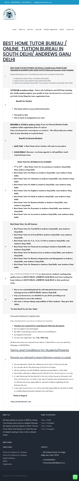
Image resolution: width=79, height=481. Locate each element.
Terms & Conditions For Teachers (15, 452)
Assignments (7, 464)
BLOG (5, 461)
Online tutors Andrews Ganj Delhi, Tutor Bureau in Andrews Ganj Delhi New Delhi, (43, 83)
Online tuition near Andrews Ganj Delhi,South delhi (32, 81)
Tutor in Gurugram (47, 429)
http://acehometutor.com (19, 74)
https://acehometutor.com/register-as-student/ (29, 130)
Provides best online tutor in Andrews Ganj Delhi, (46, 74)
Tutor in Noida (46, 426)
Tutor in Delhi (46, 420)
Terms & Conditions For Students (15, 455)
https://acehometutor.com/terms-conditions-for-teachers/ (31, 321)
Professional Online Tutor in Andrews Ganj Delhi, (31, 78)
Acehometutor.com (29, 388)
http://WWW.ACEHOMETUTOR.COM (24, 274)
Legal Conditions (9, 458)
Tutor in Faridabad (47, 423)
